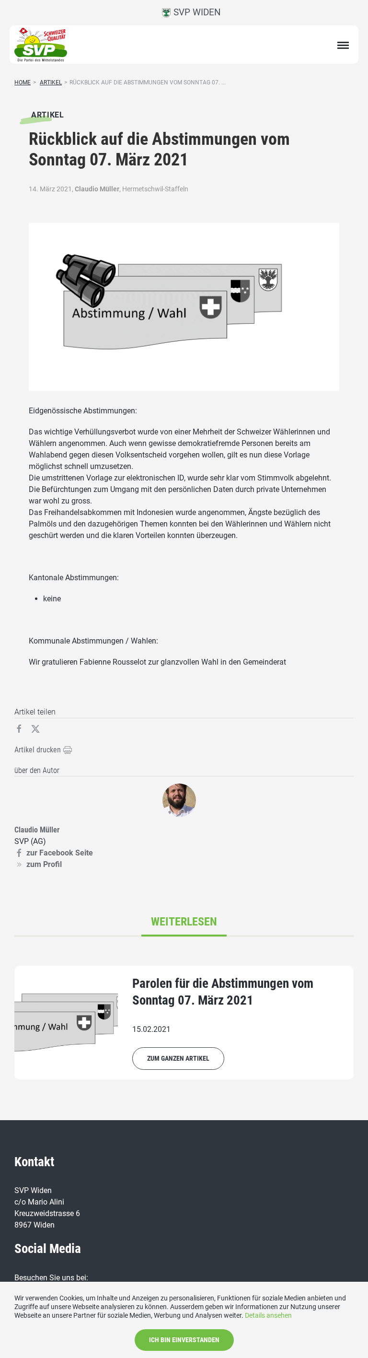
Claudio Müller (97, 189)
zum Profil (44, 864)
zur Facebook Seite (59, 852)
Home (22, 82)
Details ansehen (268, 1315)
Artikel (51, 82)
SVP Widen (196, 12)
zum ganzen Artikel (178, 1058)
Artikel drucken (38, 749)
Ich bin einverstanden (184, 1340)
